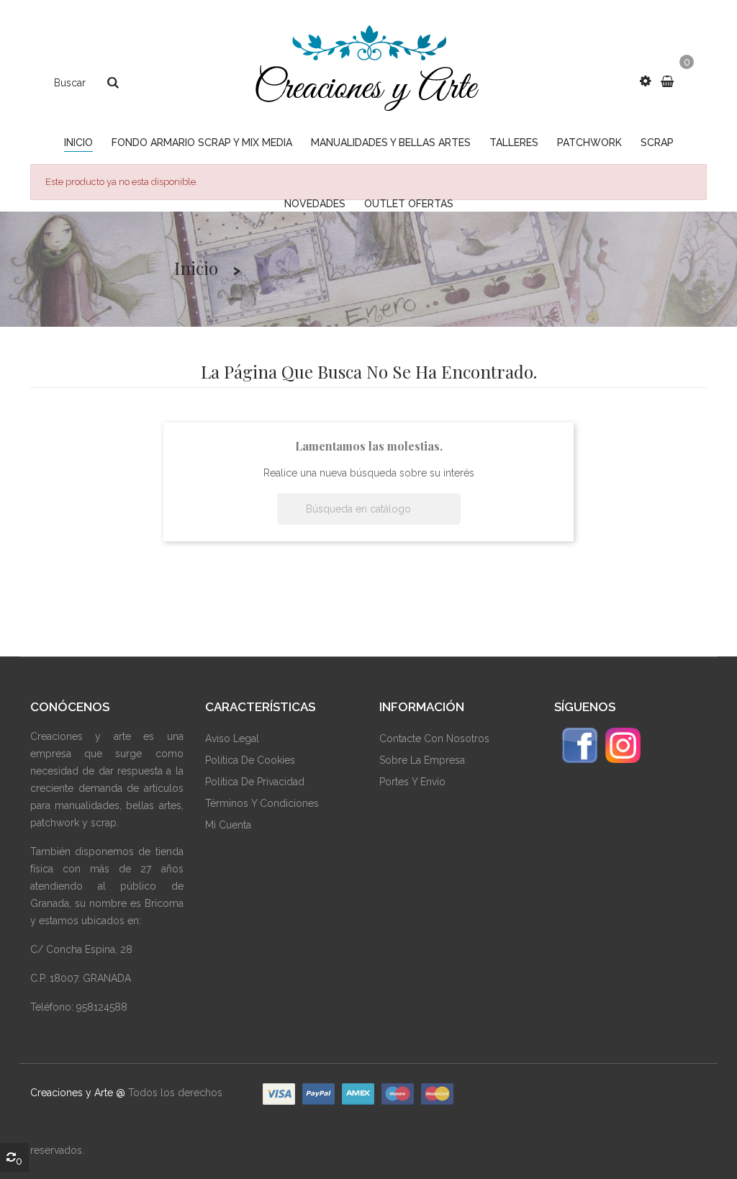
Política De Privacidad (254, 781)
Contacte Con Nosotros (434, 738)
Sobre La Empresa (422, 760)
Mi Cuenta (228, 825)
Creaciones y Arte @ (77, 1092)
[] (455, 520)
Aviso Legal (232, 738)
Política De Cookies (250, 760)
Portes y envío (412, 781)
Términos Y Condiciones (262, 803)
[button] (645, 81)
